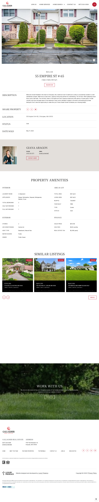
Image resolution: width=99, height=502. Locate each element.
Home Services (44, 4)
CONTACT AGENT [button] (32, 158)
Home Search (58, 4)
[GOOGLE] (95, 450)
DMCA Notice (72, 451)
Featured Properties (28, 451)
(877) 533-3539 (83, 4)
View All (92, 297)
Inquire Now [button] (49, 85)
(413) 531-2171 (30, 153)
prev (7, 60)
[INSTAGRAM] (87, 450)
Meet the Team (14, 451)
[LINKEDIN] (91, 450)
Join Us (33, 4)
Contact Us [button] (49, 397)
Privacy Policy (92, 473)
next (11, 60)
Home (3, 451)
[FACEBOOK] (83, 450)
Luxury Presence (43, 473)
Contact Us (53, 451)
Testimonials (42, 451)
